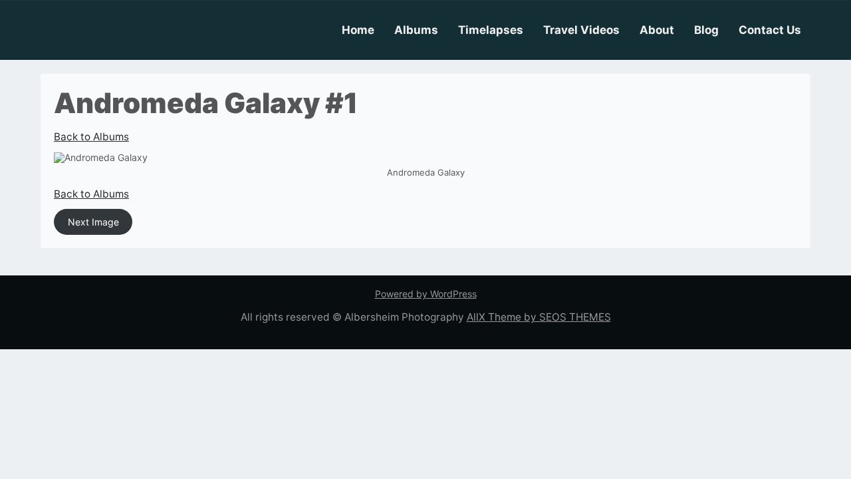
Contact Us (770, 30)
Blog (706, 30)
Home (358, 30)
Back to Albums (91, 136)
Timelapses (490, 30)
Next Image (93, 222)
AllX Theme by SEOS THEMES (539, 317)
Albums (416, 30)
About (657, 30)
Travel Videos (581, 30)
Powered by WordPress (426, 293)
